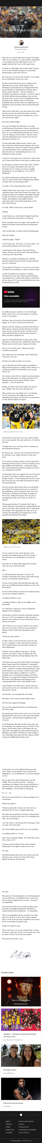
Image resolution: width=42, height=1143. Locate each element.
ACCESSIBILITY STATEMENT (27, 1129)
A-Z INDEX (9, 1132)
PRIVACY (21, 1124)
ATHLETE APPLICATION (26, 1121)
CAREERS (9, 1124)
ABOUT (8, 1121)
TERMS (8, 1127)
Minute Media (17, 1140)
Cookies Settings (24, 1132)
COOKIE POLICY (24, 1127)
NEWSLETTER (10, 1129)
